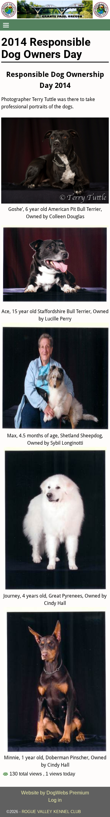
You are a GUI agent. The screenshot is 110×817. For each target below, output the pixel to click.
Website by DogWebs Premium (55, 792)
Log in (55, 800)
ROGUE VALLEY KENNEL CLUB (51, 811)
